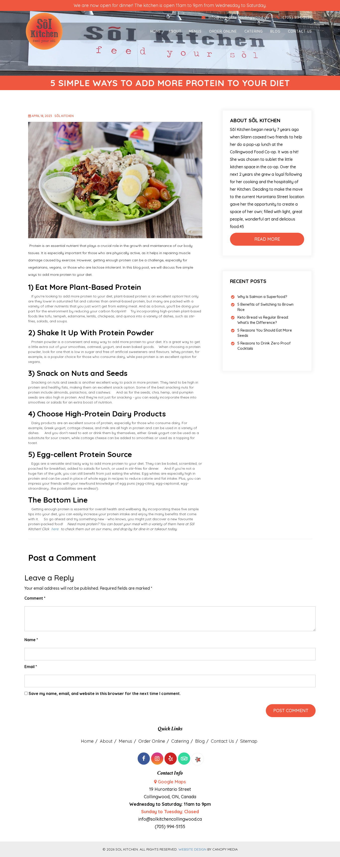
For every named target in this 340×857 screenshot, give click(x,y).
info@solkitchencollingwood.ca (239, 17)
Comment (35, 598)
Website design (192, 849)
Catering (253, 31)
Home (155, 31)
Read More (267, 239)
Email (30, 666)
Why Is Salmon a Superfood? (262, 296)
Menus (195, 31)
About (175, 31)
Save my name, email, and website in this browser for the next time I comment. (105, 693)
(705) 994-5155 (297, 17)
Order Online (223, 31)
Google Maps (172, 782)
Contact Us (300, 31)
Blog (275, 31)
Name (31, 639)
